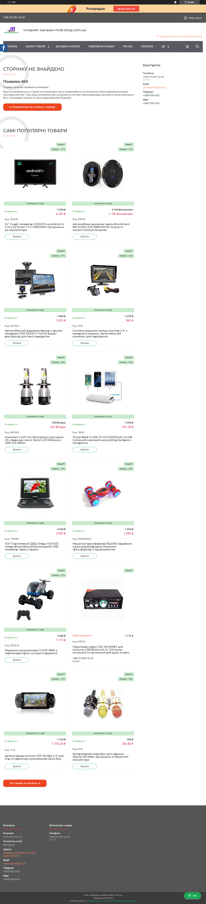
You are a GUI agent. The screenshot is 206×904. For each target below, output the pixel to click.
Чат (195, 895)
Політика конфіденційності (124, 901)
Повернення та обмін (101, 46)
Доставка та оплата (68, 46)
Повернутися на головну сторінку (33, 107)
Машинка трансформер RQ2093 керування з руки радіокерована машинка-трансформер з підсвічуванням (102, 546)
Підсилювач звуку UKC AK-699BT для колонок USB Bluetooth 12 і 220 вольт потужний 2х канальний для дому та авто (101, 649)
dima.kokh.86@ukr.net (154, 87)
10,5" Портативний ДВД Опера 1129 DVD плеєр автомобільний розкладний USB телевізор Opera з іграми (32, 546)
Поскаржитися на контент (99, 901)
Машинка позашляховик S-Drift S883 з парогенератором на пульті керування (31, 652)
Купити (17, 236)
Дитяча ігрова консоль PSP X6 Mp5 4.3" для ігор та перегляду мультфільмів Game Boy (34, 757)
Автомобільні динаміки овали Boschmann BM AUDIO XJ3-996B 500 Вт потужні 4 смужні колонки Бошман (101, 227)
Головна (11, 46)
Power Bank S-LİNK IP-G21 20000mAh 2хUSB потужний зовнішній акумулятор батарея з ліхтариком (102, 440)
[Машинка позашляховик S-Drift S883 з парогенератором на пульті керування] (35, 600)
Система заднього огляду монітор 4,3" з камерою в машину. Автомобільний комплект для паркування (100, 333)
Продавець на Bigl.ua (103, 898)
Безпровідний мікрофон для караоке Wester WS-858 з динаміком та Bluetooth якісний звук (100, 757)
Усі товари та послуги (23, 783)
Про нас (128, 46)
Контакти (147, 46)
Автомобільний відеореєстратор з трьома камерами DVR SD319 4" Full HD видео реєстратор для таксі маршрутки (33, 333)
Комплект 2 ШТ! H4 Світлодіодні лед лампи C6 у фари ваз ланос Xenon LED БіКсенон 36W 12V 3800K (34, 440)
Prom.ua (118, 895)
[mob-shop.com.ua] (11, 30)
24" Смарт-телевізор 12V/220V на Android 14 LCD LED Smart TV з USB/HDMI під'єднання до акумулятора (34, 227)
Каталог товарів (35, 46)
